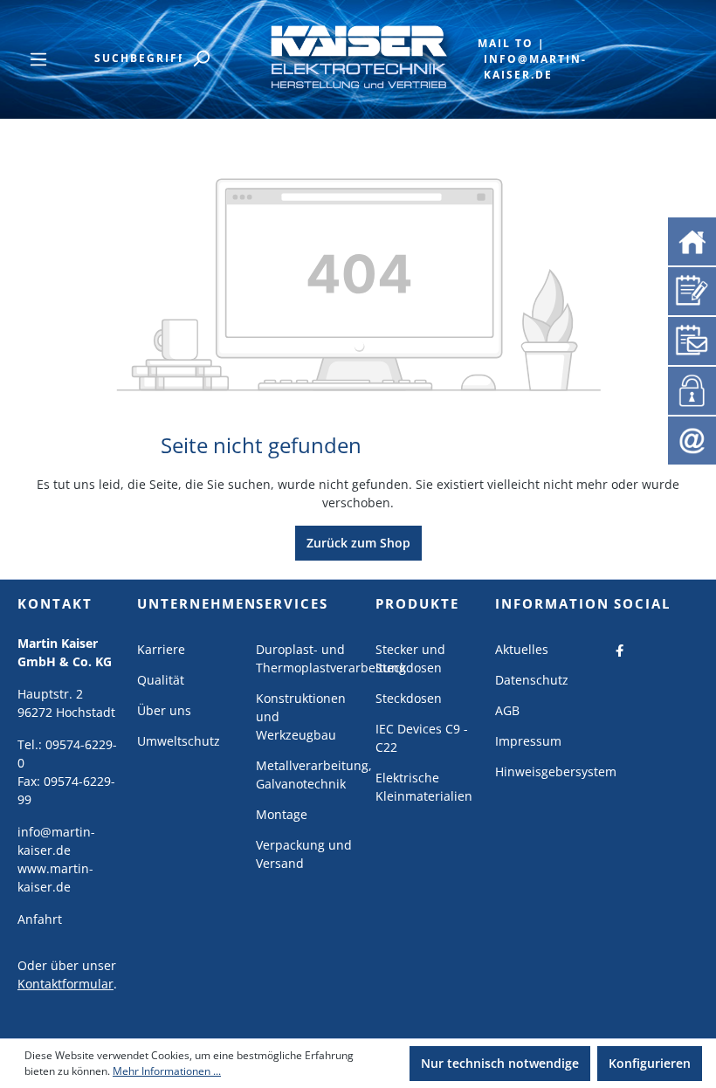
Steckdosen (408, 698)
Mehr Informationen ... (167, 1071)
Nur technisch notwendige (500, 1063)
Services (292, 603)
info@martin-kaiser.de (535, 67)
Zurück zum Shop (358, 542)
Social (642, 603)
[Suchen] (201, 58)
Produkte (417, 603)
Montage (281, 814)
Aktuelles (521, 649)
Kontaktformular (65, 983)
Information (552, 603)
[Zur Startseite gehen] (357, 56)
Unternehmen (197, 603)
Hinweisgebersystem (555, 771)
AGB (507, 710)
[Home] (692, 239)
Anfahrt (39, 919)
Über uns (164, 710)
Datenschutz (531, 679)
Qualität (160, 679)
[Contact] (692, 438)
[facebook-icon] (620, 649)
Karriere (161, 649)
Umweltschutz (178, 741)
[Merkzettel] (692, 288)
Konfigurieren (650, 1063)
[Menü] (38, 59)
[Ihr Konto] (689, 388)
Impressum (528, 741)
